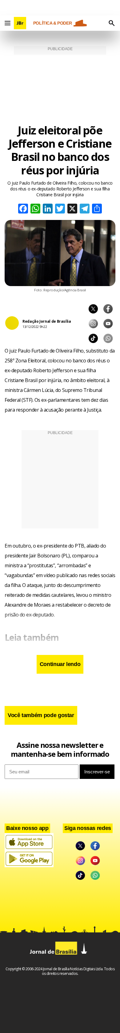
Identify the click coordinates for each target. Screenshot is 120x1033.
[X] (72, 209)
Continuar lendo (60, 664)
